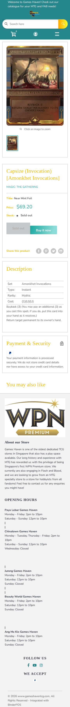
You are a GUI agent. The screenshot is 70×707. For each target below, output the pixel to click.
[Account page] (35, 34)
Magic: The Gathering (22, 187)
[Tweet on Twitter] (53, 251)
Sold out (18, 228)
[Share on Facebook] (38, 251)
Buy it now (43, 230)
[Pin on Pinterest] (46, 251)
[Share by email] (61, 251)
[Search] (63, 24)
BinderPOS (14, 705)
